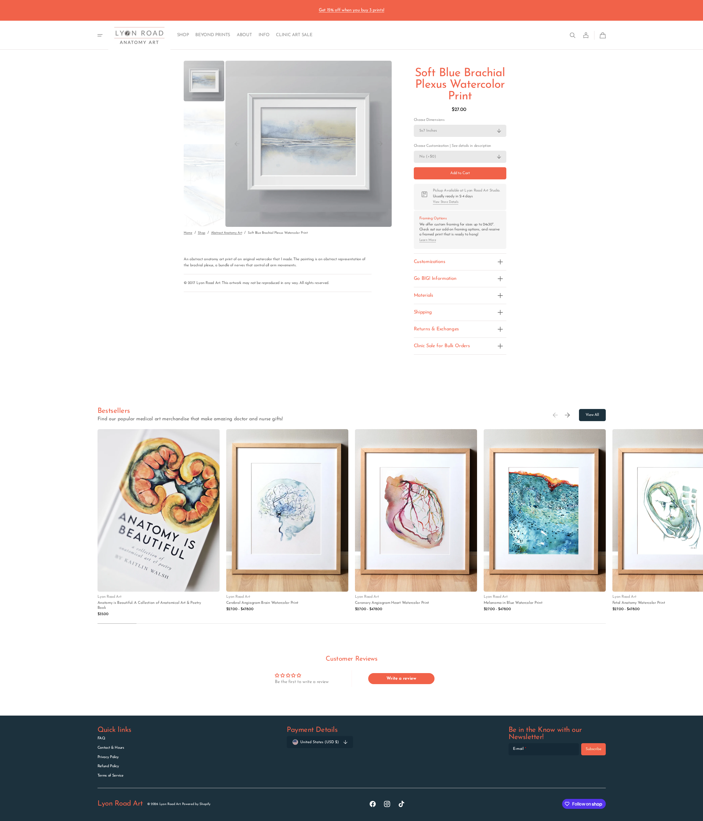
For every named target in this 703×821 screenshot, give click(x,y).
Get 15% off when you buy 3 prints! (351, 10)
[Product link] (159, 523)
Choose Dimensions (429, 120)
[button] (573, 35)
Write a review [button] (401, 678)
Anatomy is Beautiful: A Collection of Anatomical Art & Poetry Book (149, 605)
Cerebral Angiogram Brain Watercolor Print (262, 603)
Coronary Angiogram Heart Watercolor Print (392, 603)
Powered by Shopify (196, 804)
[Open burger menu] (100, 35)
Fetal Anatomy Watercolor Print (638, 603)
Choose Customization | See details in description (452, 146)
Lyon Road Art (170, 804)
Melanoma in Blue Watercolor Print (513, 603)
